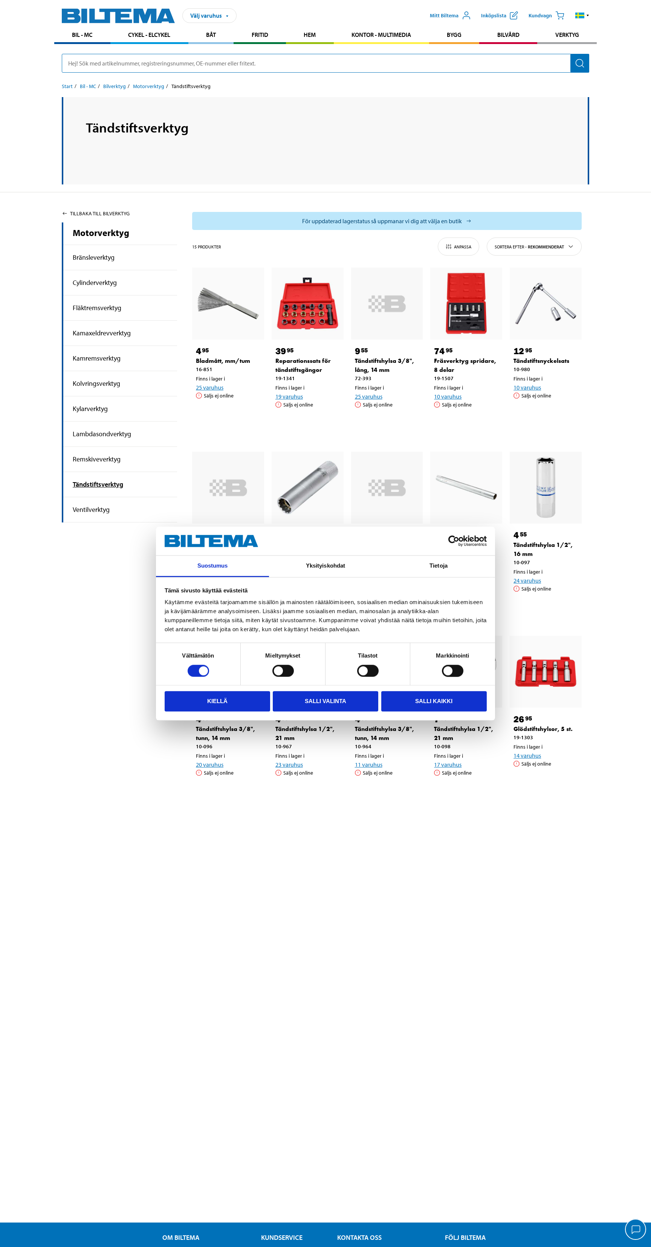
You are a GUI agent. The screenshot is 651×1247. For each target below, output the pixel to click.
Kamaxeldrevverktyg (102, 333)
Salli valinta (325, 701)
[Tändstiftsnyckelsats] (546, 304)
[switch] (283, 671)
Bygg (454, 34)
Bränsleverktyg (94, 257)
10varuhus (448, 396)
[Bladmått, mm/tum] (228, 304)
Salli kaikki (433, 701)
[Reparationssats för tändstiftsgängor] (308, 304)
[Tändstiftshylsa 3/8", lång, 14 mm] (387, 304)
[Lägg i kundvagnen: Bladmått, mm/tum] (227, 415)
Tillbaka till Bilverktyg (100, 213)
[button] (582, 15)
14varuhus (527, 755)
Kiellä (217, 701)
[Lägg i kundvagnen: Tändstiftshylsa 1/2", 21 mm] (306, 792)
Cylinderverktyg (95, 282)
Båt (211, 34)
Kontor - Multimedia (381, 34)
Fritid (260, 34)
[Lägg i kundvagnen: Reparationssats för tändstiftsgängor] (306, 424)
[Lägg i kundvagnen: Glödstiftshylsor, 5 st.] (544, 783)
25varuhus (209, 387)
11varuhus (368, 764)
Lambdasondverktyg (102, 433)
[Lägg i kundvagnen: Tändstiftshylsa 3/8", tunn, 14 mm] (227, 792)
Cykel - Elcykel (149, 34)
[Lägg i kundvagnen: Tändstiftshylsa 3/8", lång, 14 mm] (386, 424)
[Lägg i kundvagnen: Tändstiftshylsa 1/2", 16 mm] (544, 608)
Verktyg (567, 34)
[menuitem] (82, 35)
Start (67, 86)
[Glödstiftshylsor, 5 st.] (546, 672)
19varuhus (289, 396)
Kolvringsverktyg (96, 383)
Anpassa (462, 247)
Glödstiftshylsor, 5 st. (543, 729)
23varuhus (289, 764)
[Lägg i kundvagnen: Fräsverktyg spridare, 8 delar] (465, 424)
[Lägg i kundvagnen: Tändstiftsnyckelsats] (544, 415)
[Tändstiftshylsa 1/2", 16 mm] (546, 488)
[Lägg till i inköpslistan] (205, 415)
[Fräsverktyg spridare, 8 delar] (466, 304)
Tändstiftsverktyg (98, 484)
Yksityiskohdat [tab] (325, 566)
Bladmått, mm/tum (223, 361)
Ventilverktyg (91, 509)
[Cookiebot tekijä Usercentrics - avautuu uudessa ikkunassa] (454, 541)
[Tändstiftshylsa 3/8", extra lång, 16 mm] (228, 488)
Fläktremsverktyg (97, 307)
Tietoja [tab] (438, 566)
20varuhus (209, 764)
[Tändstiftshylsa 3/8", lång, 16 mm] (308, 488)
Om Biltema (180, 1237)
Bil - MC (82, 34)
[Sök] (579, 63)
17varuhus (448, 764)
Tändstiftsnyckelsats (541, 361)
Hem (310, 34)
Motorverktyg (148, 86)
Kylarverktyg (90, 408)
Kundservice (282, 1237)
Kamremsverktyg (97, 358)
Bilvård (508, 34)
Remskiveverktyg (97, 459)
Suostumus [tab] (212, 566)
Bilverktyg (114, 86)
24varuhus (527, 580)
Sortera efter (529, 247)
